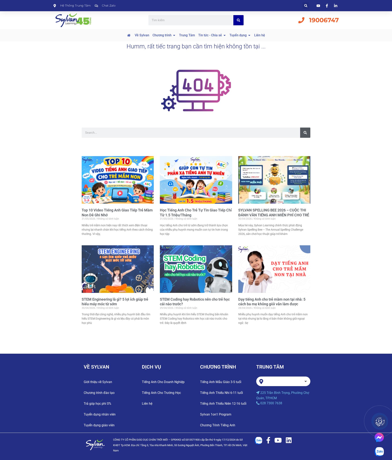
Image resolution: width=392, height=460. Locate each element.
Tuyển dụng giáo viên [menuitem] (99, 425)
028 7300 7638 (271, 403)
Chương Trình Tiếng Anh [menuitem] (217, 425)
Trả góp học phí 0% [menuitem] (97, 404)
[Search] (238, 20)
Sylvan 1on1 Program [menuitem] (215, 414)
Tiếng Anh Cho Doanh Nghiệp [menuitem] (163, 382)
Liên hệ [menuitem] (147, 404)
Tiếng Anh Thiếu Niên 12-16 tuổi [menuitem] (223, 404)
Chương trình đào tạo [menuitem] (99, 393)
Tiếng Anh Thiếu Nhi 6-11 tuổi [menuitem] (221, 393)
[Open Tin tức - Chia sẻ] (224, 35)
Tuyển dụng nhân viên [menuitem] (100, 414)
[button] (306, 5)
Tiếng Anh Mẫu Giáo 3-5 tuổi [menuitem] (220, 382)
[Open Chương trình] (174, 35)
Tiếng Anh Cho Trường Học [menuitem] (161, 393)
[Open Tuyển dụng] (249, 35)
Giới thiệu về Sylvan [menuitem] (98, 382)
